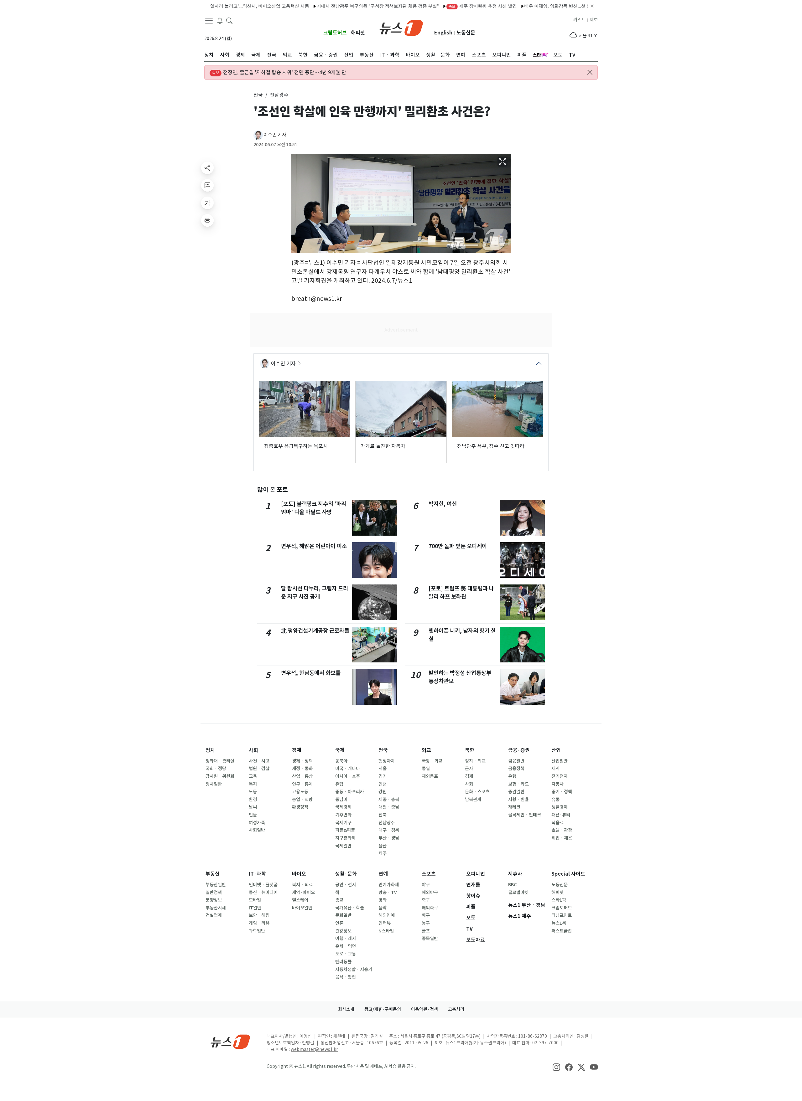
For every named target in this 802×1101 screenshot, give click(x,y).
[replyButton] (207, 185)
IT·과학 (257, 874)
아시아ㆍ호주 (347, 776)
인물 (253, 815)
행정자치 (386, 761)
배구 (426, 915)
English (443, 32)
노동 (253, 792)
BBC (512, 884)
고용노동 (300, 792)
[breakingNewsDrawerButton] (220, 20)
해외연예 (386, 915)
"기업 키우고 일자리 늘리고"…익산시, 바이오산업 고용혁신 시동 (220, 5)
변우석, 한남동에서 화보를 (311, 673)
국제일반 (343, 846)
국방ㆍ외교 (432, 761)
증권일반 (516, 792)
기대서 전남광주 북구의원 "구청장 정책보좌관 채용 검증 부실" (352, 5)
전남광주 (386, 823)
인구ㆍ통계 (302, 784)
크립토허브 (335, 32)
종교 (339, 900)
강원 (382, 792)
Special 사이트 (568, 874)
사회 (253, 750)
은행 (512, 776)
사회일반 (257, 830)
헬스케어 (300, 900)
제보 (594, 20)
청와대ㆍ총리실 (220, 761)
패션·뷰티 (560, 815)
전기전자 (559, 776)
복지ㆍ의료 (302, 884)
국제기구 (343, 823)
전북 (382, 815)
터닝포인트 (561, 915)
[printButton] (207, 220)
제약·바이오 (303, 892)
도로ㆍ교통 (345, 954)
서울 (382, 768)
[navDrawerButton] (209, 20)
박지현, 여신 (443, 503)
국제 (340, 750)
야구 (426, 884)
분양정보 (214, 900)
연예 (383, 874)
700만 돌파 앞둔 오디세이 (458, 546)
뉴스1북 (558, 923)
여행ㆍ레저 (345, 938)
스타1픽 (558, 900)
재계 (555, 768)
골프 (426, 931)
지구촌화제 (345, 838)
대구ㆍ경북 (388, 830)
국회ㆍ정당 (216, 768)
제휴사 (515, 874)
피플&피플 (345, 830)
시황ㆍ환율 (518, 799)
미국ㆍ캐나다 (347, 768)
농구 (426, 923)
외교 (426, 750)
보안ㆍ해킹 (259, 915)
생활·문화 (346, 874)
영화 (382, 900)
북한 (469, 750)
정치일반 (214, 784)
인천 (382, 784)
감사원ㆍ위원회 (220, 776)
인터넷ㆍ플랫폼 (263, 884)
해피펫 (358, 32)
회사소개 (346, 1009)
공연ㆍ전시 (345, 884)
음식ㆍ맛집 (345, 977)
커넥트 (579, 20)
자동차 (557, 784)
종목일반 (430, 938)
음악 (382, 908)
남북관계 (473, 799)
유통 (555, 799)
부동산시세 (216, 908)
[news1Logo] (230, 1041)
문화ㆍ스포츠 (477, 792)
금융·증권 (519, 750)
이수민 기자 (274, 135)
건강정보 (343, 931)
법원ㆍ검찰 (259, 768)
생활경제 (559, 807)
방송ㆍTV (387, 892)
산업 (556, 750)
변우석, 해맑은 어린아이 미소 (314, 546)
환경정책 (300, 807)
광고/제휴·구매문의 (382, 1009)
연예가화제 (388, 884)
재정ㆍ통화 (302, 768)
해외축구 (430, 908)
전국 (383, 750)
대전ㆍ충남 (388, 807)
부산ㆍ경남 (388, 838)
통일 (426, 768)
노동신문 (465, 32)
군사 (469, 768)
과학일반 (257, 931)
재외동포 (430, 776)
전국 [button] (258, 95)
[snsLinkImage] (556, 1067)
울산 (382, 846)
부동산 (213, 874)
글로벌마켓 (518, 892)
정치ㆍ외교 (475, 761)
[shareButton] (207, 168)
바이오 (299, 874)
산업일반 (559, 761)
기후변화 (343, 815)
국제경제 (343, 807)
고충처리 (456, 1009)
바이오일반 (302, 908)
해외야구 (430, 892)
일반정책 (214, 892)
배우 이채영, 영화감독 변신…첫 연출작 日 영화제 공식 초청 (556, 5)
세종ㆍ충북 (388, 799)
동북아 (341, 761)
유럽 (339, 784)
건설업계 (214, 915)
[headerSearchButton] (229, 20)
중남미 (341, 799)
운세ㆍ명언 (345, 946)
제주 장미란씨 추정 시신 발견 (456, 5)
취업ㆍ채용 (561, 838)
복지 (253, 784)
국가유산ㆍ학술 (349, 908)
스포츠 (429, 874)
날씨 (253, 807)
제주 (382, 853)
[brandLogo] (401, 27)
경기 (382, 776)
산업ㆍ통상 (302, 776)
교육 (253, 776)
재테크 (514, 807)
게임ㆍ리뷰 (259, 923)
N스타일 (386, 931)
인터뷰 (384, 923)
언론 (339, 923)
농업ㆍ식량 (302, 799)
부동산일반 (216, 884)
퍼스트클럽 (561, 931)
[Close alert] (589, 72)
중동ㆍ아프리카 (349, 792)
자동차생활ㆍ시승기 (353, 969)
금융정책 (516, 768)
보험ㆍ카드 (518, 784)
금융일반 (516, 761)
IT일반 (255, 908)
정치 (210, 750)
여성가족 (257, 823)
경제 (296, 750)
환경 (253, 799)
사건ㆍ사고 (259, 761)
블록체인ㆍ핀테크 (524, 815)
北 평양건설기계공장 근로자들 (315, 630)
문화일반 (343, 915)
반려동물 (343, 962)
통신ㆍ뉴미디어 (263, 892)
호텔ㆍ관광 (561, 830)
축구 (426, 900)
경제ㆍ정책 (302, 761)
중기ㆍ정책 (561, 792)
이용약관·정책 (424, 1009)
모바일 (255, 900)
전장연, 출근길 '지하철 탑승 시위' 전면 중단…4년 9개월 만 (279, 72)
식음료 (557, 823)
